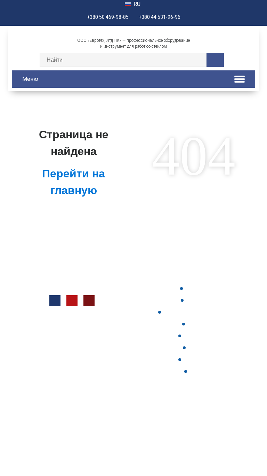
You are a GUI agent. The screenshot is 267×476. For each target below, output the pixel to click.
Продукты (200, 288)
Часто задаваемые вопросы (200, 312)
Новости (200, 324)
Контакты (200, 300)
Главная (200, 347)
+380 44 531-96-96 (159, 17)
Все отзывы (200, 359)
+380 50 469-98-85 (108, 17)
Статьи (200, 371)
